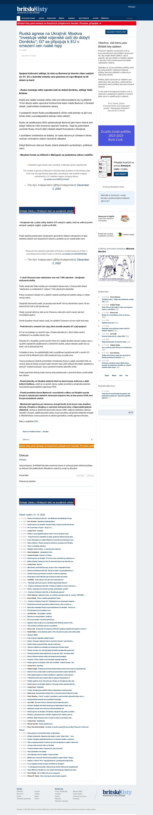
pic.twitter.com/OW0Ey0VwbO (56, 179)
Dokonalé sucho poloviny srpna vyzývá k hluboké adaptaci (116, 329)
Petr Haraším (32, 521)
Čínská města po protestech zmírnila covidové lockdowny (47, 573)
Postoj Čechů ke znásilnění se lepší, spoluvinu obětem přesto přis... (50, 537)
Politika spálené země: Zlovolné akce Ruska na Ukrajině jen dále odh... (51, 681)
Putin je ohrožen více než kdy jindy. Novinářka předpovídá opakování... (51, 650)
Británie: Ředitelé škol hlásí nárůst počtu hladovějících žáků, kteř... (49, 705)
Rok (120, 375)
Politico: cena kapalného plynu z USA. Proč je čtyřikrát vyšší (47, 534)
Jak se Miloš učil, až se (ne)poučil (48, 773)
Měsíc (114, 375)
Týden (107, 375)
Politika (37, 794)
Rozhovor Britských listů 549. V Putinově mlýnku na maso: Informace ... (52, 586)
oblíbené (90, 475)
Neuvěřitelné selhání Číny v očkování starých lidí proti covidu (57, 693)
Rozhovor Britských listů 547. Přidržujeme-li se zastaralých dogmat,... (52, 601)
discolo (39, 564)
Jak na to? (105, 201)
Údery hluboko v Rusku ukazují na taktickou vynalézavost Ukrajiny (50, 543)
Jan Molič (30, 580)
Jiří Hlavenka (31, 613)
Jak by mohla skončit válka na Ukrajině (40, 745)
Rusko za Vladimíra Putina (32, 431)
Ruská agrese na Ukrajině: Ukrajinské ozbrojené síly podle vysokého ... (51, 712)
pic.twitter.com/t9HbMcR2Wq (74, 253)
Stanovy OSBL (77, 791)
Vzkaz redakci (77, 794)
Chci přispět (120, 174)
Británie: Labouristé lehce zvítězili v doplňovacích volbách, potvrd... (50, 714)
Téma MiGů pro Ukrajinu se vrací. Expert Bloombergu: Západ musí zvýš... (52, 770)
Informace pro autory (79, 796)
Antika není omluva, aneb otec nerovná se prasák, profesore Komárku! (116, 356)
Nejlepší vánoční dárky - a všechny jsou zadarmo (44, 549)
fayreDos (40, 665)
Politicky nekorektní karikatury (116, 250)
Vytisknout (25, 439)
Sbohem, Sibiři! (32, 635)
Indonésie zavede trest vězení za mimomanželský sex (45, 708)
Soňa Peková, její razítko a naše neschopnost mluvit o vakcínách (117, 308)
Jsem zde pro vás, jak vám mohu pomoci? (49, 580)
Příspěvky (105, 18)
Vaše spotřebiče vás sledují (36, 751)
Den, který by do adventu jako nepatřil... (53, 776)
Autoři (95, 18)
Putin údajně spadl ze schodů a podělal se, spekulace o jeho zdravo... (50, 675)
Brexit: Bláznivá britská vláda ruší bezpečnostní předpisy (46, 656)
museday (40, 531)
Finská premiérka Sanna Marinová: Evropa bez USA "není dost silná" (50, 653)
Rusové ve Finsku (45, 555)
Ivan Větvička (114, 353)
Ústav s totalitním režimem (36, 546)
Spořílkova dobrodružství (46, 521)
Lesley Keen (31, 531)
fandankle (40, 687)
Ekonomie (20, 794)
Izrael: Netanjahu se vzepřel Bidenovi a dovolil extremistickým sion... (50, 540)
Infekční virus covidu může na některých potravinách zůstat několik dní (51, 672)
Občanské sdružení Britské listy (40, 809)
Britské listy (33, 10)
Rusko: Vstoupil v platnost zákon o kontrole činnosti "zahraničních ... (50, 641)
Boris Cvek (31, 629)
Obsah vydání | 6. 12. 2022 (32, 514)
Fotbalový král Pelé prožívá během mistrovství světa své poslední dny (62, 669)
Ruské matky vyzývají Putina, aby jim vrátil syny (43, 644)
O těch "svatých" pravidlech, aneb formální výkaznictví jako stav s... (61, 696)
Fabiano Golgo (32, 669)
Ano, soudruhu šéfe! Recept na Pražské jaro (117, 348)
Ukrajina (46, 431)
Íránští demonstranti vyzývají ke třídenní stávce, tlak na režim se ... (50, 604)
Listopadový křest (46, 552)
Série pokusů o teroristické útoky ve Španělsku (43, 733)
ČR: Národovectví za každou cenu (39, 610)
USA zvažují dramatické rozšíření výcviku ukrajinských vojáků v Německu (52, 742)
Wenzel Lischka (32, 724)
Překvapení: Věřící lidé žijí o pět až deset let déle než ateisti (47, 577)
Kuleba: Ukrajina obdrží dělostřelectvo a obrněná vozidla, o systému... (51, 739)
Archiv (41, 18)
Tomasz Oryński (32, 555)
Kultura (19, 796)
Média (37, 796)
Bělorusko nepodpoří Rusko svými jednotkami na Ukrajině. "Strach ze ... (51, 607)
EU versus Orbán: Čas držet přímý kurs (40, 619)
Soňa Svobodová (33, 552)
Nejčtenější (103, 291)
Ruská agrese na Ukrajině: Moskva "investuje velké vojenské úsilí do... (51, 684)
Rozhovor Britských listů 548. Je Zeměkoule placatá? (46, 592)
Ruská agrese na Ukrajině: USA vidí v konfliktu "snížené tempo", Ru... (51, 662)
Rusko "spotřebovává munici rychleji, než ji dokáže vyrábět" (47, 589)
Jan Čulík (30, 702)
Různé (37, 799)
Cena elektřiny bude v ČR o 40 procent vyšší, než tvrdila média (59, 632)
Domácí (37, 791)
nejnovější (80, 475)
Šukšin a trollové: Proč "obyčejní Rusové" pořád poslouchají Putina (50, 761)
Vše (126, 375)
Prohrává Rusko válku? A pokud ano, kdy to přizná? (45, 748)
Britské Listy (117, 793)
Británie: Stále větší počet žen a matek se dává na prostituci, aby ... (50, 718)
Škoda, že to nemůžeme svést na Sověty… (116, 316)
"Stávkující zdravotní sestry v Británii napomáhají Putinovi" (47, 583)
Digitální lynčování (110, 323)
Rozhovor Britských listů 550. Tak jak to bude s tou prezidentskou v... (50, 570)
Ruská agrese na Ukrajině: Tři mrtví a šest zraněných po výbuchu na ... (51, 558)
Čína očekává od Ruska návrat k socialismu (42, 626)
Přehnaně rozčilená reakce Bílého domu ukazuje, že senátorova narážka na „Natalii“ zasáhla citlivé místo (116, 365)
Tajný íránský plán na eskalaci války (116, 342)
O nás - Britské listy (61, 791)
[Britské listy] (47, 210)
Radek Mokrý (32, 632)
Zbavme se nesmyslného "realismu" (39, 616)
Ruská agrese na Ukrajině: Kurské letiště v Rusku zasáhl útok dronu (50, 524)
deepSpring (41, 721)
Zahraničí (20, 791)
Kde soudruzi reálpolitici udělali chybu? (40, 638)
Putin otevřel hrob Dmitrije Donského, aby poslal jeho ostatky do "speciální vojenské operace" (116, 395)
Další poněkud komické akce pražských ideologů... (44, 699)
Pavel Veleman (32, 595)
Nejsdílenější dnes (106, 385)
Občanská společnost (24, 799)
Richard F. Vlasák (33, 776)
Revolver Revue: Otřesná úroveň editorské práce (51, 702)
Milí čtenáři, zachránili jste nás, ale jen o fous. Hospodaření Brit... (49, 567)
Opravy (57, 796)
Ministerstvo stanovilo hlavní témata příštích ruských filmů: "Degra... (50, 758)
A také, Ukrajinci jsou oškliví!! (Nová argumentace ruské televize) (49, 690)
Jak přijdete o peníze (44, 613)
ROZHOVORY (51, 18)
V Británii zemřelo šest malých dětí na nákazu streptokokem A (48, 678)
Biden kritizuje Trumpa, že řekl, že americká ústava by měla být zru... (50, 561)
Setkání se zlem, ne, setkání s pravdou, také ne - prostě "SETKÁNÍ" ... (61, 595)
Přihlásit (131, 6)
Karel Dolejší (31, 598)
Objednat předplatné (116, 32)
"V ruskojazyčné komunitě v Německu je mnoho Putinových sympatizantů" (52, 767)
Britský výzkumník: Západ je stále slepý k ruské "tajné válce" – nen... (50, 736)
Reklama (58, 799)
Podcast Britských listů (113, 186)
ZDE (36, 421)
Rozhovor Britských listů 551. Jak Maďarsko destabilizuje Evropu (49, 518)
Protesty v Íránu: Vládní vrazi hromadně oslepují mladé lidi (47, 659)
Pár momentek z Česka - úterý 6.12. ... (40, 527)
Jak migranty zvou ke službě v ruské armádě (42, 754)
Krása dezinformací (45, 724)
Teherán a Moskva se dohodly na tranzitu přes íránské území (48, 647)
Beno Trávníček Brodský (35, 727)
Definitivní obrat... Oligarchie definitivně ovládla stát (118, 300)
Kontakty (58, 794)
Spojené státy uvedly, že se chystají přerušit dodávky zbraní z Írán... (50, 623)
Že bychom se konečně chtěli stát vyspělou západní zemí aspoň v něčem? (61, 629)
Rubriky (71, 18)
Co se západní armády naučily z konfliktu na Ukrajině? (45, 764)
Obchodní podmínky (61, 801)
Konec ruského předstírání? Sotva (48, 598)
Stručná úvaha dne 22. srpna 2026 (115, 336)
